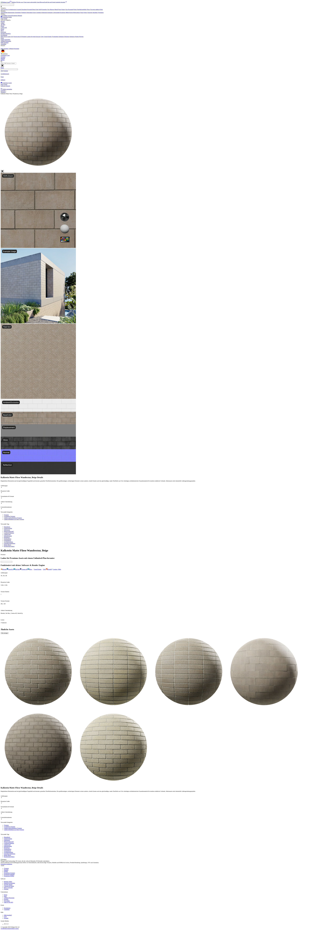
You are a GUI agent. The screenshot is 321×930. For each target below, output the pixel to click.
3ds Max (3, 25)
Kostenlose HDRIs (9, 876)
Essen (34, 12)
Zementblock (7, 540)
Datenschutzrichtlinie (9, 928)
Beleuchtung (76, 12)
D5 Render (23, 36)
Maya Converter (8, 887)
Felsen (85, 12)
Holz (101, 9)
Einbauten (50, 12)
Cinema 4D (4, 28)
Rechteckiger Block (9, 546)
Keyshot (33, 36)
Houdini (3, 33)
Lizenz (17, 928)
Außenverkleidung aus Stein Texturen (14, 519)
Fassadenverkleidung (9, 543)
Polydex (81, 36)
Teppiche (90, 12)
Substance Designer (64, 36)
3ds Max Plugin (8, 884)
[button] (160, 6)
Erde (37, 9)
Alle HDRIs (4, 15)
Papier (63, 9)
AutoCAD (10, 36)
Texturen (3, 57)
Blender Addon (8, 881)
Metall (56, 9)
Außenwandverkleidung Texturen (13, 518)
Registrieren (7, 908)
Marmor (52, 9)
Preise (2, 38)
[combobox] (160, 64)
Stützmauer (7, 530)
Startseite (3, 90)
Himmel (20, 15)
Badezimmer (11, 12)
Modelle (3, 58)
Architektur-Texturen (9, 516)
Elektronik (44, 12)
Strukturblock (7, 539)
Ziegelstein (24, 9)
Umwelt (9, 15)
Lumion (28, 36)
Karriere (6, 899)
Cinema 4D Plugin (9, 886)
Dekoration (29, 12)
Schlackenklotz (8, 528)
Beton (34, 9)
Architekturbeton (8, 542)
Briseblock (7, 537)
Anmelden (3, 44)
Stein (75, 9)
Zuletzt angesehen (5, 39)
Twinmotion (55, 36)
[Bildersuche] (2, 65)
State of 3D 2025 (8, 902)
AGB (2, 928)
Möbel (67, 12)
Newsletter (7, 901)
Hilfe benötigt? (5, 42)
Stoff (40, 9)
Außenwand (7, 534)
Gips (66, 9)
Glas (48, 9)
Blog (5, 896)
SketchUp (6, 34)
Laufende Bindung (9, 533)
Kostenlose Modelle (9, 874)
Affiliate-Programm (6, 41)
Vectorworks (16, 36)
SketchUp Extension (9, 883)
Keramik (29, 9)
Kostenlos (44, 9)
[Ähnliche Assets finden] (2, 171)
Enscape (38, 36)
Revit (5, 36)
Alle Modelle (4, 12)
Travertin (92, 9)
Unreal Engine (48, 36)
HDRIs (3, 60)
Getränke (38, 12)
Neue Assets (4, 18)
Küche (71, 12)
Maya (3, 31)
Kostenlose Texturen (9, 873)
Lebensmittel (56, 12)
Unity (42, 36)
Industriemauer (8, 536)
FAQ (5, 916)
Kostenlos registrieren (6, 864)
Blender (3, 22)
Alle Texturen (4, 9)
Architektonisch (12, 9)
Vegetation (101, 12)
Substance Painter (74, 36)
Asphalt (19, 9)
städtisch (97, 9)
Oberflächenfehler (82, 9)
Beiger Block (7, 545)
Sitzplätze (95, 12)
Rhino (2, 36)
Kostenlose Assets (7, 17)
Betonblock (7, 527)
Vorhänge (23, 12)
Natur (60, 9)
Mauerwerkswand (9, 531)
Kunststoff (71, 9)
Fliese (88, 9)
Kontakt (6, 918)
